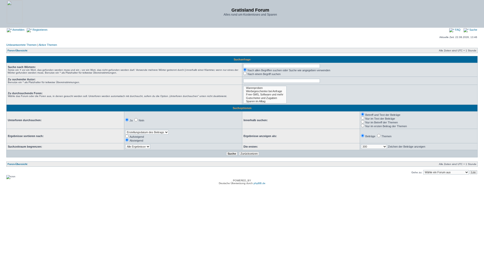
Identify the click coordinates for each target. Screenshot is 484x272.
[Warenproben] (265, 88)
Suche (473, 29)
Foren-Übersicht (17, 50)
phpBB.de (259, 183)
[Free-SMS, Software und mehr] (265, 94)
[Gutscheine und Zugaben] (265, 98)
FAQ (457, 29)
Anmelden (18, 29)
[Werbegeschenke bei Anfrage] (265, 91)
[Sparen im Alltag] (265, 101)
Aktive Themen (48, 44)
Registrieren (39, 29)
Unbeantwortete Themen (21, 44)
